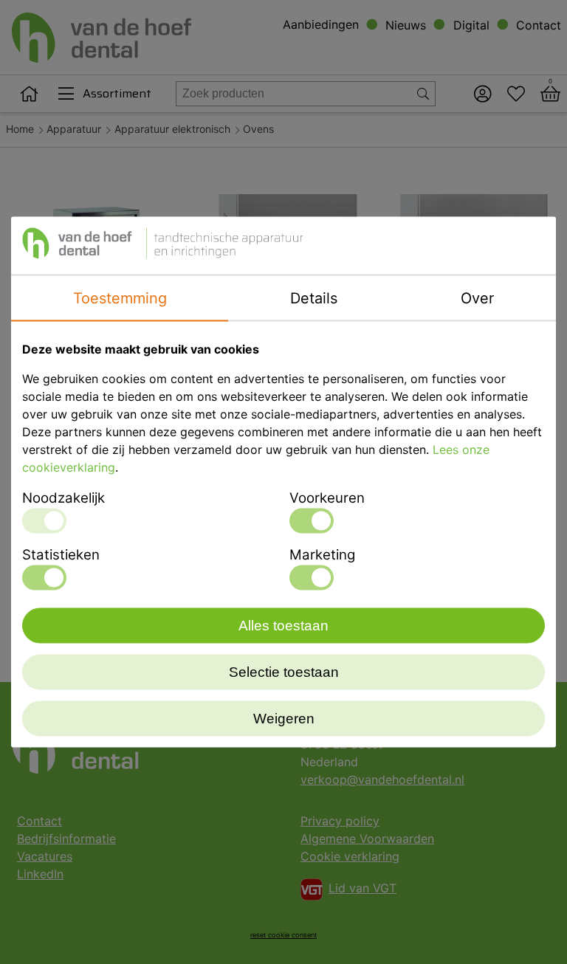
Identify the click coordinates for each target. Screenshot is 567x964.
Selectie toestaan (284, 672)
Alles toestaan (283, 625)
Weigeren (284, 718)
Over (477, 298)
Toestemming (120, 298)
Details (313, 298)
